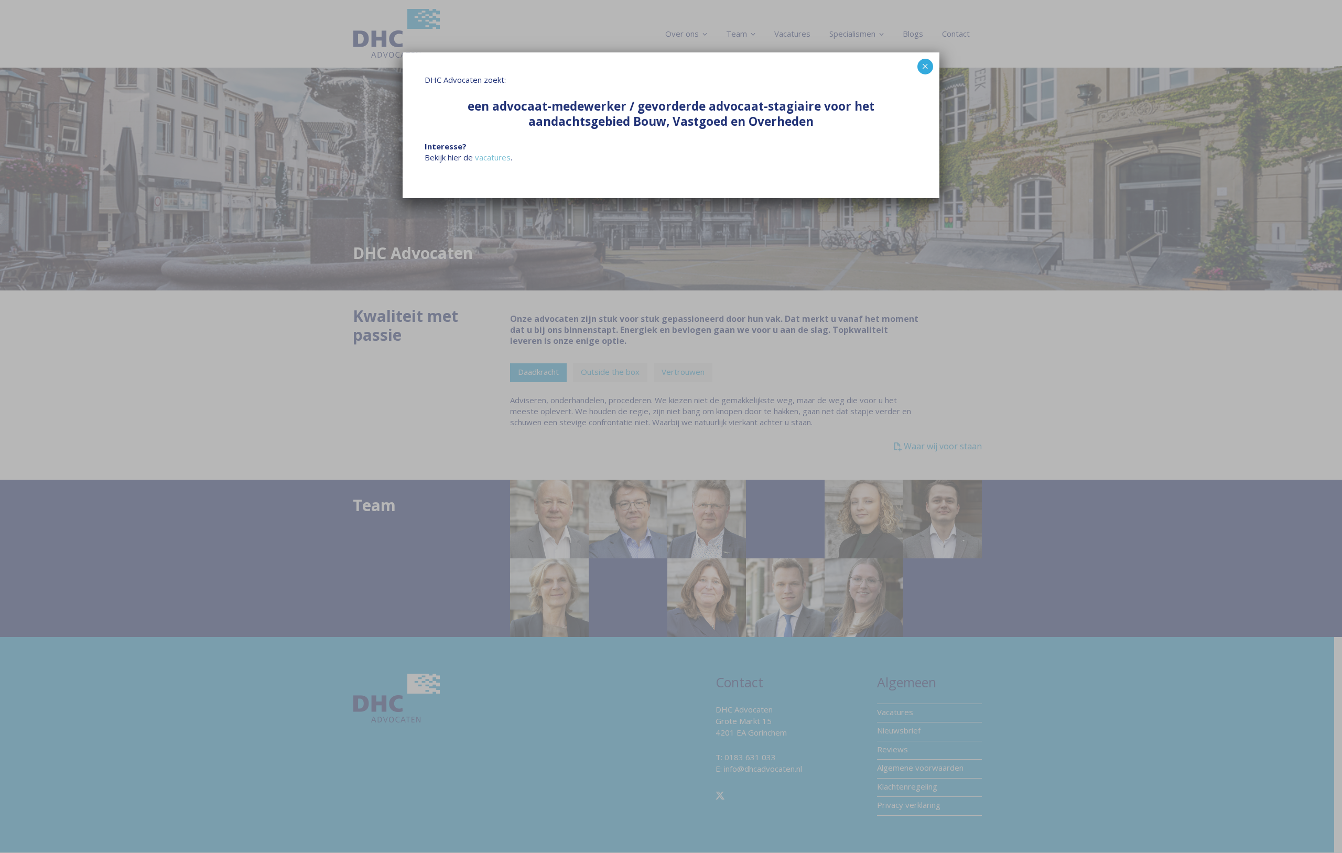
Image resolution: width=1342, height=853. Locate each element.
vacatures (493, 157)
